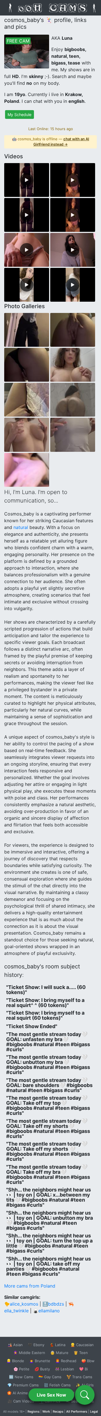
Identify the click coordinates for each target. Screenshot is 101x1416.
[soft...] (26, 400)
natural (20, 527)
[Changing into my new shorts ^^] (26, 215)
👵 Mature (59, 1352)
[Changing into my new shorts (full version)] (26, 180)
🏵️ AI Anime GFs (21, 1393)
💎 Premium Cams (23, 1385)
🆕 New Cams (21, 1377)
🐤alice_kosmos (21, 1304)
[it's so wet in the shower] (72, 400)
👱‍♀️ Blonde (15, 1361)
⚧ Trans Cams (79, 1377)
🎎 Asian (15, 1344)
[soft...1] (72, 365)
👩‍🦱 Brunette (39, 1361)
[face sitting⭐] (72, 250)
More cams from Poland (29, 1286)
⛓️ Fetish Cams (57, 1385)
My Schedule (19, 114)
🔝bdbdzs (53, 1304)
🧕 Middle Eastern (29, 1352)
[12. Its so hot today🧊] (26, 435)
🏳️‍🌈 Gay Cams (49, 1377)
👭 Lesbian (64, 1369)
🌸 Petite (21, 1369)
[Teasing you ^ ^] (72, 215)
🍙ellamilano (46, 1310)
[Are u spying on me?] (26, 330)
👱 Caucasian (82, 1344)
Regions (33, 1411)
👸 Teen (81, 1352)
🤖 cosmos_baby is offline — (50, 142)
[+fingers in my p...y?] (26, 470)
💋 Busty (42, 1369)
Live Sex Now (51, 1395)
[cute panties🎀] (26, 250)
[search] (85, 1395)
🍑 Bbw (88, 1361)
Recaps (58, 1411)
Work (46, 1411)
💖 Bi (83, 1369)
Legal (94, 1411)
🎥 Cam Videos (21, 1401)
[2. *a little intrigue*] (26, 285)
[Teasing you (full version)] (72, 180)
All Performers (76, 1411)
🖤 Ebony (36, 1344)
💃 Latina (57, 1344)
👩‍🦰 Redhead (65, 1361)
